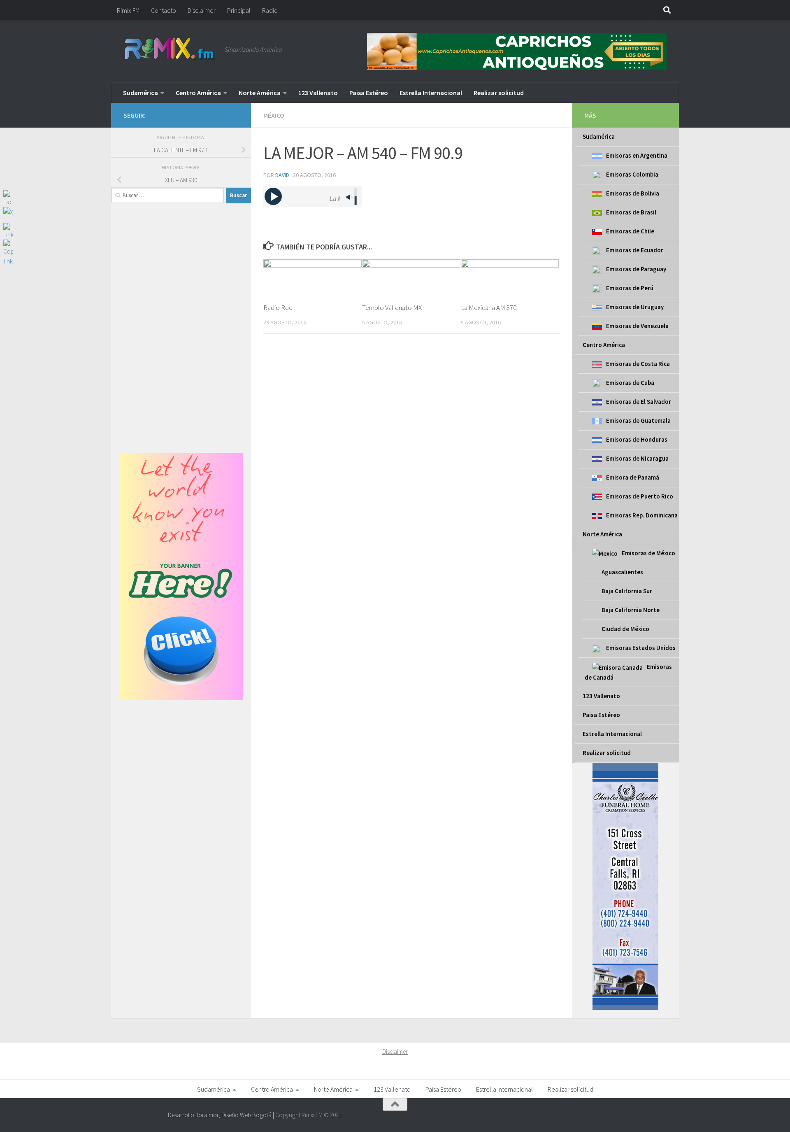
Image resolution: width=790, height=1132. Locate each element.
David (282, 175)
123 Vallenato (318, 93)
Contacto (163, 10)
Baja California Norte (631, 610)
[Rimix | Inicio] (169, 49)
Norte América (260, 93)
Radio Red (278, 307)
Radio (270, 10)
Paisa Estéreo (368, 93)
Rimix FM (128, 10)
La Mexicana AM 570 (488, 307)
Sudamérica (140, 93)
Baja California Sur (627, 591)
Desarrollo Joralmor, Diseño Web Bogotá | (221, 1115)
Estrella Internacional (431, 93)
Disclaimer (202, 10)
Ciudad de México (625, 629)
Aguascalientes (622, 572)
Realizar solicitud (499, 93)
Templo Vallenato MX (392, 307)
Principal (239, 10)
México (273, 115)
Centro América (198, 93)
